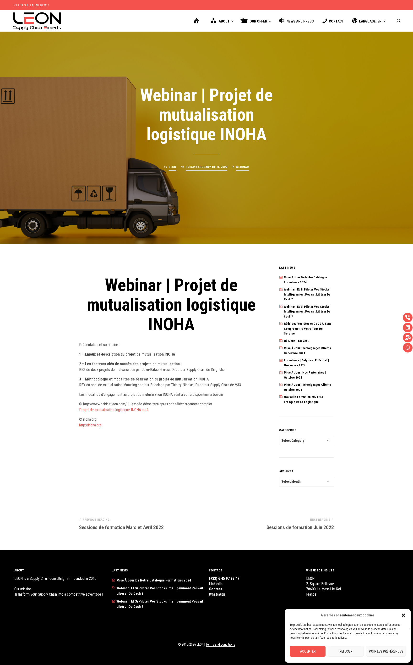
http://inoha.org (90, 425)
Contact (215, 589)
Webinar (242, 167)
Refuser (345, 651)
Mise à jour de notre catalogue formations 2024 (153, 580)
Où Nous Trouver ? (296, 341)
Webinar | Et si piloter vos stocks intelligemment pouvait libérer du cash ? (307, 294)
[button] (403, 615)
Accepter (307, 651)
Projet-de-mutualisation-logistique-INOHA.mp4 (113, 410)
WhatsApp (217, 594)
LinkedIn (216, 583)
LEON (172, 167)
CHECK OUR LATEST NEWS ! (31, 5)
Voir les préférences (386, 651)
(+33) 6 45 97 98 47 (224, 578)
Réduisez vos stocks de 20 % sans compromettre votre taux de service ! (307, 328)
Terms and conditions (220, 644)
